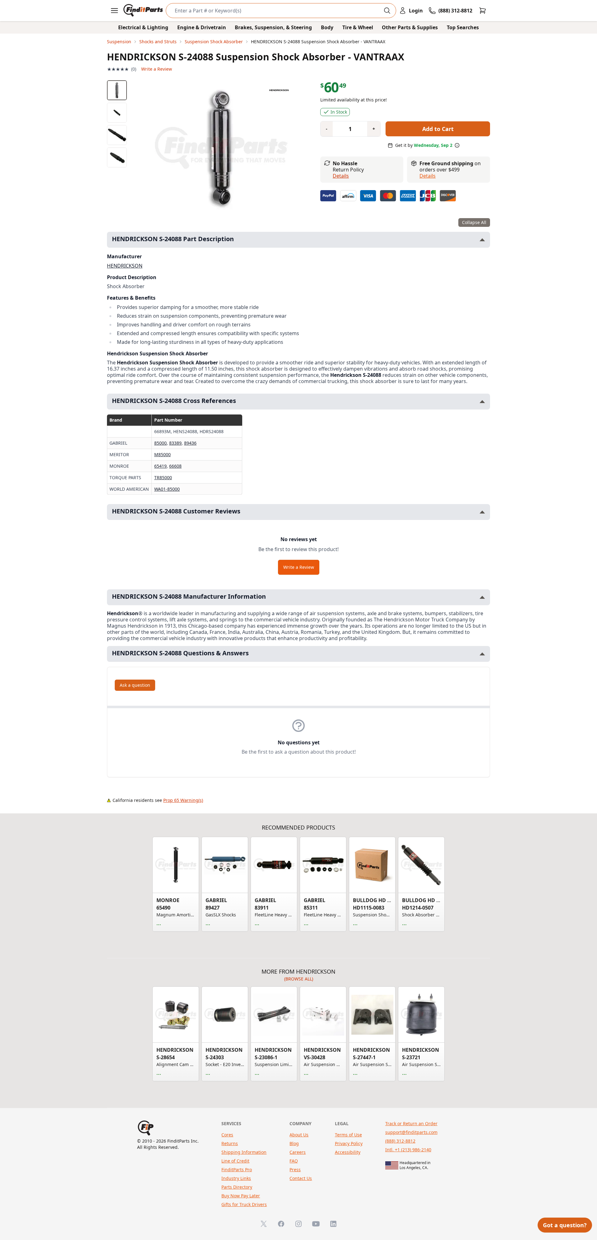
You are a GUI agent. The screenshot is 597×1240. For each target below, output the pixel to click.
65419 (160, 466)
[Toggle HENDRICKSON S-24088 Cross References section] (482, 401)
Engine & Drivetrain (201, 27)
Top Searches (463, 27)
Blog (294, 1143)
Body (327, 27)
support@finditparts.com (411, 1132)
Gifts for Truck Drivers (244, 1204)
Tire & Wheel (357, 27)
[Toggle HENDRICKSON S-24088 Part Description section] (482, 239)
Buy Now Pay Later (240, 1196)
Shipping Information (243, 1152)
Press (295, 1169)
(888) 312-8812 (400, 1141)
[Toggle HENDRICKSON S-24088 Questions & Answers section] (482, 654)
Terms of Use (348, 1135)
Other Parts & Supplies (410, 27)
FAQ (293, 1161)
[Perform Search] (387, 10)
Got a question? (565, 1225)
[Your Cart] (482, 10)
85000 (160, 443)
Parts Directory (236, 1187)
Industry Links (236, 1178)
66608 (175, 466)
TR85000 (163, 477)
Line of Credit (235, 1161)
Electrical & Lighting (143, 27)
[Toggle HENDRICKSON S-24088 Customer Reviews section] (482, 512)
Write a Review (156, 69)
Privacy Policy (349, 1143)
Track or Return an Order (411, 1123)
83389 (175, 443)
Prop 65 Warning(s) (183, 800)
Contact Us (300, 1178)
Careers (297, 1152)
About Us (298, 1135)
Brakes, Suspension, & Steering (273, 27)
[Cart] (482, 10)
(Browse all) (298, 979)
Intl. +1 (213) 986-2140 (408, 1150)
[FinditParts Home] (144, 10)
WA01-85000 (167, 489)
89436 (190, 443)
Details (341, 176)
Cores (227, 1135)
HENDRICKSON (124, 265)
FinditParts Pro (236, 1169)
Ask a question (135, 685)
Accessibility (347, 1152)
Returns (229, 1143)
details (427, 176)
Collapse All (474, 222)
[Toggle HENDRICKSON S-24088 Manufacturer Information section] (482, 597)
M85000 (162, 454)
